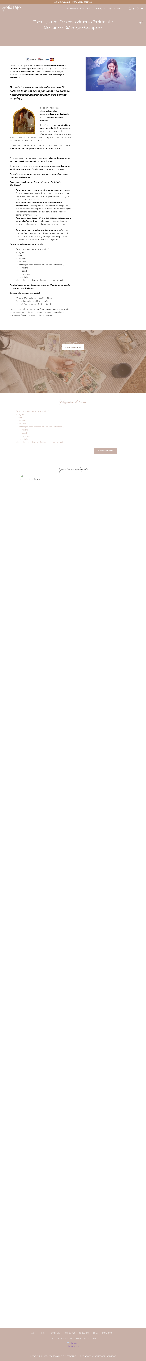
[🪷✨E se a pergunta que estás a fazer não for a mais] (86, 1241)
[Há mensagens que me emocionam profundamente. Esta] (86, 1067)
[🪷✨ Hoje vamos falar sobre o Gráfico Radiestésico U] (60, 1206)
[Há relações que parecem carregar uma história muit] (33, 565)
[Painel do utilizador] (130, 8)
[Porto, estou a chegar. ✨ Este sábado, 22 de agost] (60, 523)
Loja (110, 9)
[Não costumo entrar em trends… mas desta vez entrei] (86, 520)
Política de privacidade (63, 1338)
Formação (99, 9)
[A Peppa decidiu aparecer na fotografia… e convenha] (60, 700)
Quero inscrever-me (73, 347)
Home (44, 1333)
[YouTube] (142, 8)
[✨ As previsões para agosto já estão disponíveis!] (113, 923)
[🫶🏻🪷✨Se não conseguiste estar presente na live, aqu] (33, 1220)
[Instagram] (137, 8)
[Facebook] (133, 8)
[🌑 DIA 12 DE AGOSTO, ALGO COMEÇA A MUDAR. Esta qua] (86, 766)
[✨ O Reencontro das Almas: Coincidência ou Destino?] (113, 703)
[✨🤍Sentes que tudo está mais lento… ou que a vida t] (86, 954)
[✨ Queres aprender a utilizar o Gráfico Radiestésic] (33, 695)
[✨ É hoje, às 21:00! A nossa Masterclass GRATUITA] (113, 533)
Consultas (86, 9)
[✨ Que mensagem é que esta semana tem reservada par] (113, 1060)
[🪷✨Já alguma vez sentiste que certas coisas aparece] (33, 1091)
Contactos (121, 9)
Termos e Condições (86, 1338)
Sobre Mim (72, 9)
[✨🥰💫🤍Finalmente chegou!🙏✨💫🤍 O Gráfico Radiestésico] (113, 1238)
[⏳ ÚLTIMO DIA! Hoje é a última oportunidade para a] (33, 938)
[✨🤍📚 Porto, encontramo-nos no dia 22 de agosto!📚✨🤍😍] (60, 930)
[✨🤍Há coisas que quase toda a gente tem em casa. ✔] (60, 1074)
